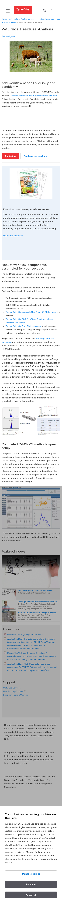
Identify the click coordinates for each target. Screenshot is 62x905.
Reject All (31, 884)
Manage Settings (31, 873)
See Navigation (8, 36)
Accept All (31, 894)
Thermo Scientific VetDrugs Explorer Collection (33, 95)
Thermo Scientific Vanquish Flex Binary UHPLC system (31, 312)
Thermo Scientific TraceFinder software (23, 326)
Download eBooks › (13, 235)
